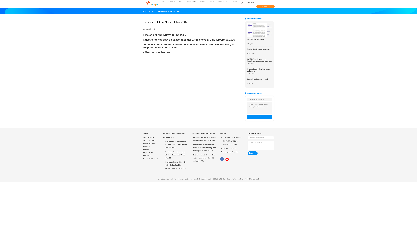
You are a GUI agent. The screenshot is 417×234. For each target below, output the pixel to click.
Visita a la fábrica (149, 140)
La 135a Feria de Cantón (255, 39)
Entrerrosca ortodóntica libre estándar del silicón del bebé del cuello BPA (204, 158)
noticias (146, 150)
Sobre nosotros (148, 137)
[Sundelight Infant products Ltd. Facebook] (222, 159)
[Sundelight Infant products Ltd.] (151, 3)
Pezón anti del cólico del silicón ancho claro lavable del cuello (204, 139)
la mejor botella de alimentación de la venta (258, 70)
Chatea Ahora (265, 6)
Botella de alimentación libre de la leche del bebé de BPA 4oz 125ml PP (176, 155)
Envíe (259, 117)
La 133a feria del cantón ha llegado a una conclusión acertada (259, 60)
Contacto (146, 147)
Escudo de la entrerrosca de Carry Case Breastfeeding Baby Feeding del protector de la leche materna (204, 148)
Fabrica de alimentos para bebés (258, 49)
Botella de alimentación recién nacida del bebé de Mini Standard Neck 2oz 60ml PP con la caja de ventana (175, 165)
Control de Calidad (149, 144)
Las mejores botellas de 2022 (257, 79)
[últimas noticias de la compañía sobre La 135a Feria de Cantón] (259, 36)
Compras (234, 3)
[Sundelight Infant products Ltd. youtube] (227, 159)
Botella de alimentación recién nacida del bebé (174, 136)
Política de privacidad (150, 159)
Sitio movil (147, 156)
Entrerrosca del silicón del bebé (203, 133)
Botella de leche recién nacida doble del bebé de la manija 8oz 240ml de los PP (176, 145)
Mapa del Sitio (148, 153)
